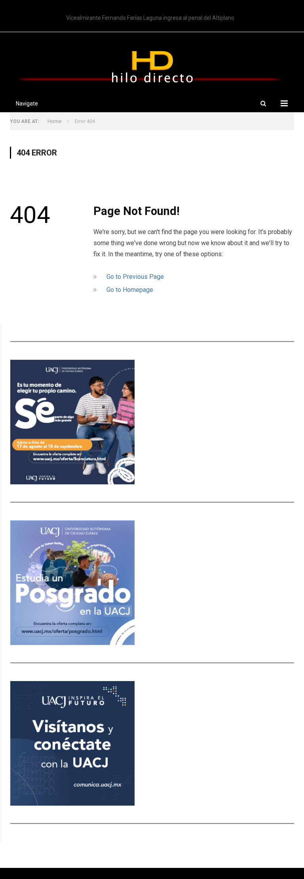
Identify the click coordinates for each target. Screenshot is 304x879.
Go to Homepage (129, 290)
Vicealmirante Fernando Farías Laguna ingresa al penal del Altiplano (150, 18)
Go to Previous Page (135, 276)
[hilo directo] (152, 65)
